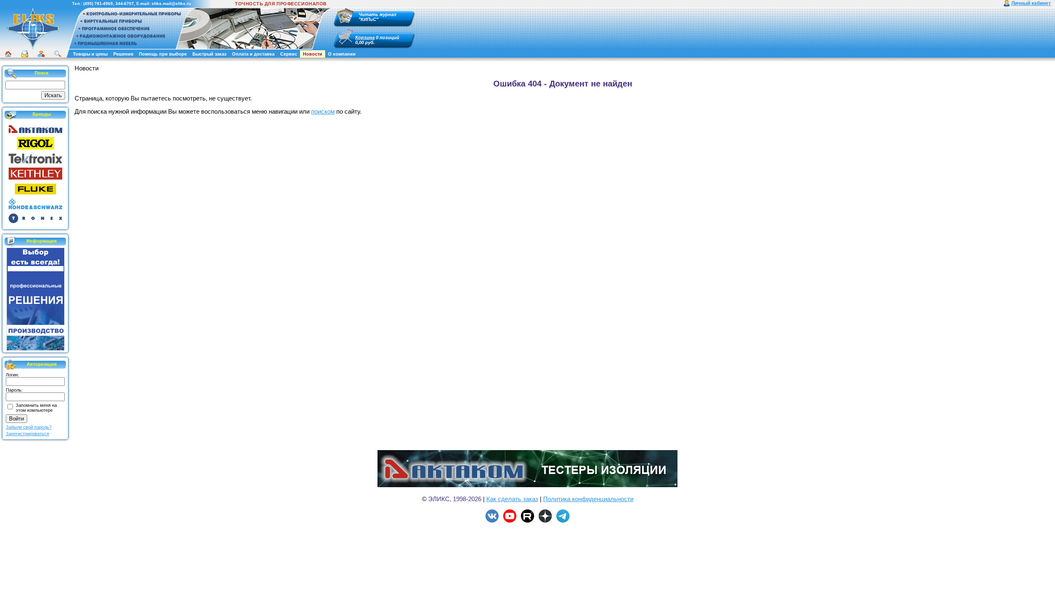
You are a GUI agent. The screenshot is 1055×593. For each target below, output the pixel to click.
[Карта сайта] (41, 54)
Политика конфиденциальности (588, 498)
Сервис (288, 53)
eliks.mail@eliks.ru (171, 3)
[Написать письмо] (24, 54)
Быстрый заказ (209, 53)
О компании (342, 53)
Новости (312, 53)
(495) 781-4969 (98, 3)
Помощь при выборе (163, 53)
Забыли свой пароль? (29, 427)
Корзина (365, 37)
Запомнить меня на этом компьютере (36, 408)
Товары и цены (90, 53)
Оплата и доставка (253, 53)
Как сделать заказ (512, 498)
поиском (323, 111)
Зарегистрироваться (27, 433)
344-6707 (124, 3)
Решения (123, 53)
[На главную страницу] (33, 48)
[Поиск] (57, 54)
